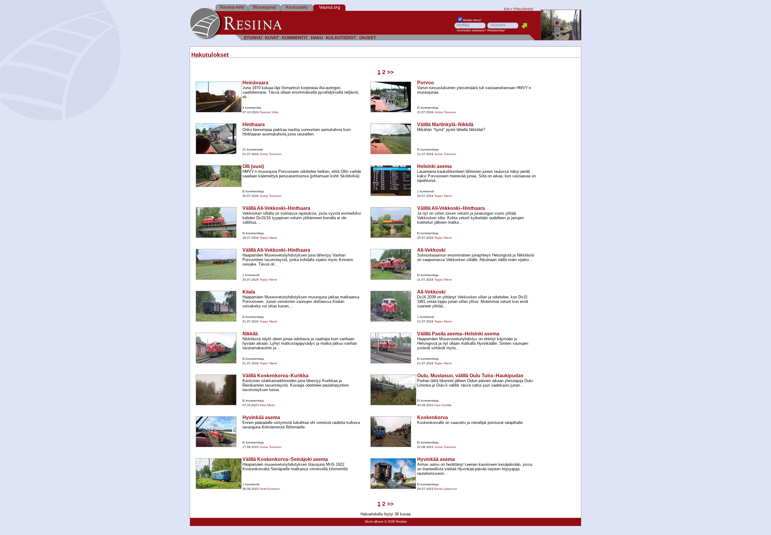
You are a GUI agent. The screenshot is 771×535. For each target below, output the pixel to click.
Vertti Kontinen (270, 488)
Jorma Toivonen (445, 112)
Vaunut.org (329, 7)
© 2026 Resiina (395, 521)
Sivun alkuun (374, 521)
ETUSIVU (253, 38)
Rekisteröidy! (496, 30)
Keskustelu (297, 7)
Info (507, 9)
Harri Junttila (442, 405)
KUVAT (272, 38)
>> (390, 72)
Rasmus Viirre (269, 112)
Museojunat (264, 7)
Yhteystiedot (523, 9)
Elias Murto (267, 405)
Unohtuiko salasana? (471, 30)
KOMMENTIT (295, 38)
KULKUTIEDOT (341, 38)
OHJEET (367, 38)
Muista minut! (472, 20)
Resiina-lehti (232, 7)
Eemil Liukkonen (445, 488)
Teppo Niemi (442, 196)
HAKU (317, 38)
